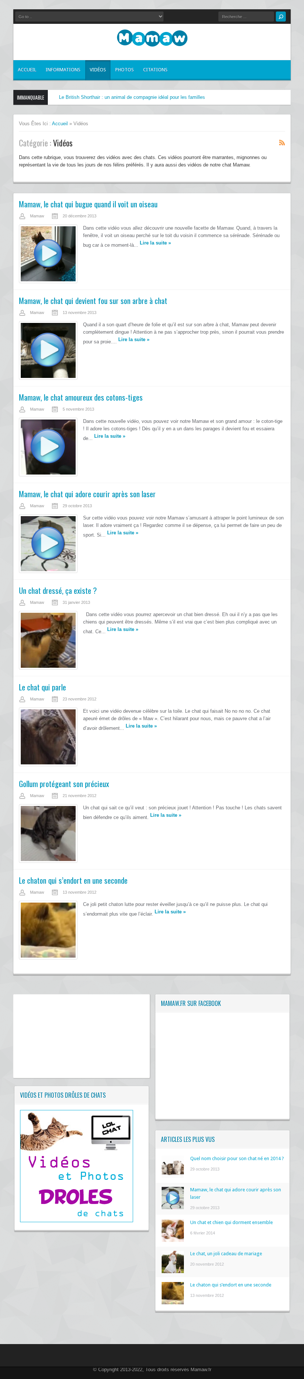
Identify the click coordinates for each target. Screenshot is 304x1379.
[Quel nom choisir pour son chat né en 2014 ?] (173, 1176)
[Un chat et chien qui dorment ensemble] (173, 1240)
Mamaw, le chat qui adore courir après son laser (87, 493)
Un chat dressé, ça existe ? (58, 590)
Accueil (27, 69)
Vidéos (98, 69)
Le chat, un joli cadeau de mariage (226, 1253)
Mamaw (37, 216)
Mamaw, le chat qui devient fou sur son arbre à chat (93, 300)
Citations (155, 69)
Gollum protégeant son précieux (64, 783)
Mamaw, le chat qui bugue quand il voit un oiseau (88, 204)
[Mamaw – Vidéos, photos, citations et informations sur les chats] (152, 39)
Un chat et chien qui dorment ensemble (231, 1222)
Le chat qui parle (42, 687)
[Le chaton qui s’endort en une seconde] (173, 1302)
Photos (124, 69)
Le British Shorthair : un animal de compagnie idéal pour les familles (132, 97)
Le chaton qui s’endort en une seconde (73, 880)
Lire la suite (155, 243)
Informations (63, 69)
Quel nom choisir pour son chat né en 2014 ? (237, 1158)
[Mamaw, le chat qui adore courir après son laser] (173, 1207)
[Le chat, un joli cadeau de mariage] (173, 1271)
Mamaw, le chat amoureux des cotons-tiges (81, 397)
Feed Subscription (282, 142)
